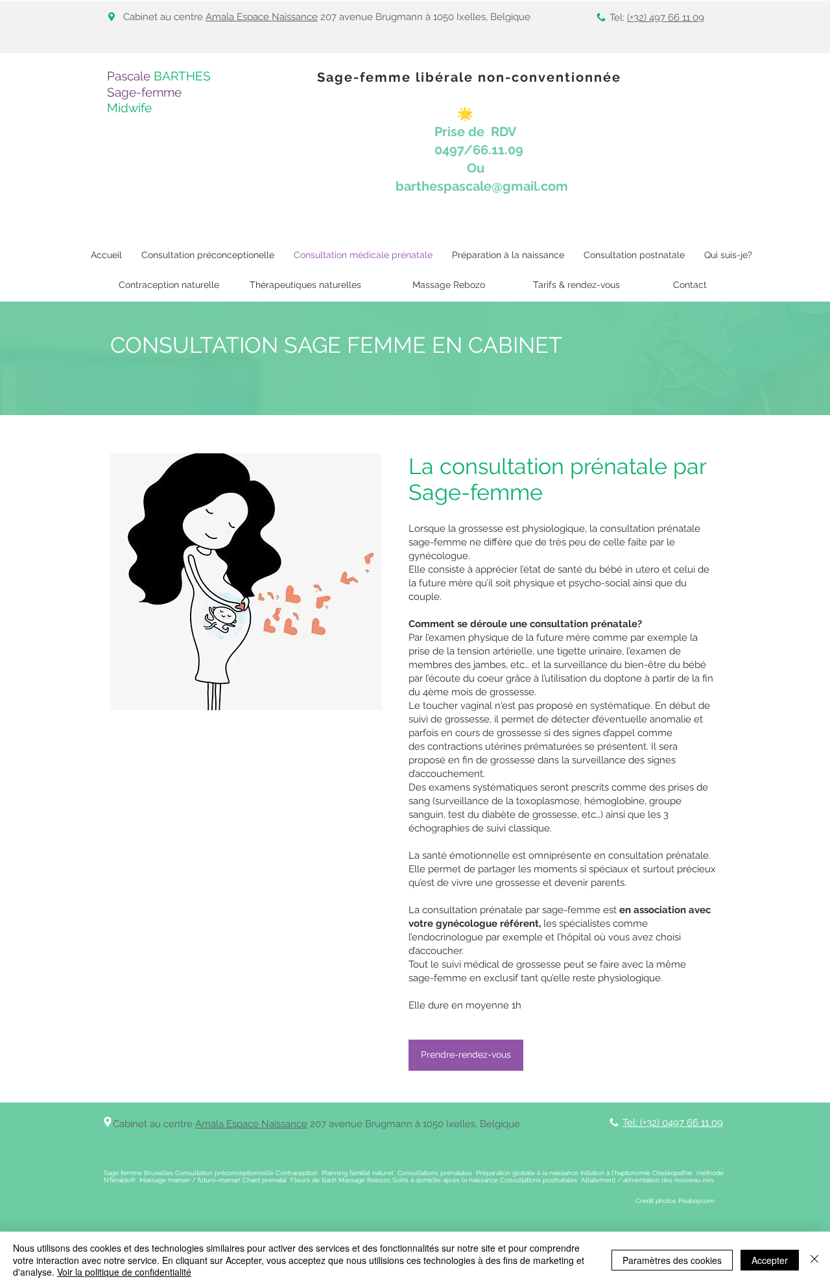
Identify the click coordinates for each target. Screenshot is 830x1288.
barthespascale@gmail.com (482, 186)
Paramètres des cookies (672, 1260)
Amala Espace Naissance (262, 17)
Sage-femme (144, 92)
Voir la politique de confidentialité (124, 1271)
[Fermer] (814, 1260)
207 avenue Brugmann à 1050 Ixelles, (393, 1124)
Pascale (130, 76)
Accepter (770, 1260)
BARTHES (182, 76)
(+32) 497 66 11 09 (665, 17)
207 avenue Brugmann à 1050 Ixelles (402, 17)
